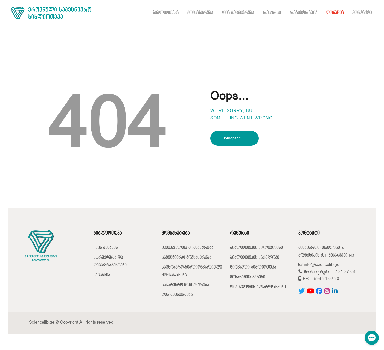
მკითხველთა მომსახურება (187, 248)
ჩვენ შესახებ (106, 248)
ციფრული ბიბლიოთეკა (253, 267)
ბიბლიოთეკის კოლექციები (256, 248)
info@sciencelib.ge (320, 264)
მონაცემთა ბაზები (247, 277)
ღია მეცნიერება (177, 295)
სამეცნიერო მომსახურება (186, 257)
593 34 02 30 (326, 279)
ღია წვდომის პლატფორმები (258, 287)
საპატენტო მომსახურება (185, 285)
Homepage (231, 138)
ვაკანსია (102, 275)
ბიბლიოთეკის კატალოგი (254, 257)
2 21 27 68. (345, 272)
